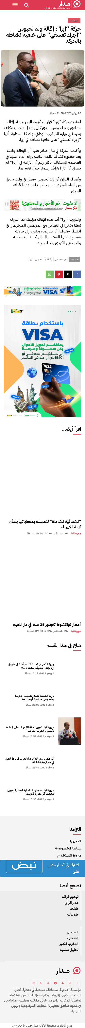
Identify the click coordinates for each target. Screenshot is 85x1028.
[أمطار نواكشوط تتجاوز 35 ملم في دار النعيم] (42, 579)
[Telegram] (55, 983)
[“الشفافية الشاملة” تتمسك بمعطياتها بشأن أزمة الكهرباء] (42, 476)
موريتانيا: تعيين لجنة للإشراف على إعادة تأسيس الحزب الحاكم (30, 729)
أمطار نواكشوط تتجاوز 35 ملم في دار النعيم (46, 624)
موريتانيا (76, 533)
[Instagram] (69, 983)
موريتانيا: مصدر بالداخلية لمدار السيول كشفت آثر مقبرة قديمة (30, 792)
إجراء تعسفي (61, 259)
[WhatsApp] (50, 274)
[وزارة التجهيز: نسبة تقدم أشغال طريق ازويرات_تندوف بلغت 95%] (69, 668)
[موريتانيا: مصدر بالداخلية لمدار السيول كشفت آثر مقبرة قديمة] (69, 794)
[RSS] (62, 983)
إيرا (30, 259)
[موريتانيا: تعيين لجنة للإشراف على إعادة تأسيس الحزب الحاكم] (69, 731)
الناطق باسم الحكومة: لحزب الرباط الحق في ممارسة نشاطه (29, 760)
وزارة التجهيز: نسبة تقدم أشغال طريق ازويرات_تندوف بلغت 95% (31, 666)
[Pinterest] (59, 274)
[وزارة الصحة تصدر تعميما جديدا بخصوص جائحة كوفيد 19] (69, 700)
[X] (68, 274)
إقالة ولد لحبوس (43, 259)
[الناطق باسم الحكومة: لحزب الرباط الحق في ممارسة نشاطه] (69, 762)
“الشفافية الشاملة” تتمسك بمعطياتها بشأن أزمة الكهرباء (45, 524)
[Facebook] (77, 274)
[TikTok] (47, 983)
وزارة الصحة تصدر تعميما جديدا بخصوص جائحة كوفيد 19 (34, 698)
